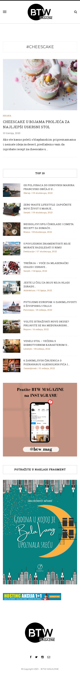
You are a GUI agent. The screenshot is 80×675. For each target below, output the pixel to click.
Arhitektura (29, 290)
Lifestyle (27, 348)
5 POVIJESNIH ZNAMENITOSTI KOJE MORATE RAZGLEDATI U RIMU (47, 245)
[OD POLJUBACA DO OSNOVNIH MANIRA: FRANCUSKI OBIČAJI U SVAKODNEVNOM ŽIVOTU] (11, 190)
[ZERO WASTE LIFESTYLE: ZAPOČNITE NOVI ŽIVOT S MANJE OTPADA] (11, 209)
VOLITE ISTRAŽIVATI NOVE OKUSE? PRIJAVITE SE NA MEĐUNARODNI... (46, 323)
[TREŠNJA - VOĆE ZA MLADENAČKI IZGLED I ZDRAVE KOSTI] (11, 267)
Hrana (7, 116)
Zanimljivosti (30, 368)
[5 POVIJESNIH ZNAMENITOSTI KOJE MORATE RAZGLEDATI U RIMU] (11, 248)
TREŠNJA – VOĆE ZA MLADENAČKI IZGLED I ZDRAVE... (46, 265)
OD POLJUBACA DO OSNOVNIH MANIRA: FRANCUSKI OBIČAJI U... (49, 187)
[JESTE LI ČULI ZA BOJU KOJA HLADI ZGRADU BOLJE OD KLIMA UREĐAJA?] (11, 287)
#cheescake (40, 47)
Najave (27, 329)
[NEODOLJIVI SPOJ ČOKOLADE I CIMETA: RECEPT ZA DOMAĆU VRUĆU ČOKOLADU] (11, 228)
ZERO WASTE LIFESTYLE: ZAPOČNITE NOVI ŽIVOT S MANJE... (47, 206)
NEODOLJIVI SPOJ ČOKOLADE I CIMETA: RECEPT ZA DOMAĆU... (48, 226)
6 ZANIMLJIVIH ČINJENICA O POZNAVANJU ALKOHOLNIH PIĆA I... (46, 362)
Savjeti (26, 212)
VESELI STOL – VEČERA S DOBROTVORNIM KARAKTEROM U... (46, 343)
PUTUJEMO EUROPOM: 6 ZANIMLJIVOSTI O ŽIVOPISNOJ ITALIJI (50, 304)
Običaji (26, 193)
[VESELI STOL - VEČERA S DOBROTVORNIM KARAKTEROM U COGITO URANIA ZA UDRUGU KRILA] (11, 345)
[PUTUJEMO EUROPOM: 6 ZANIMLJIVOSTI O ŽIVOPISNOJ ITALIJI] (11, 306)
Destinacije (29, 251)
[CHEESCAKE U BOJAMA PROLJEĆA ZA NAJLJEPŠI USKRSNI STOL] (40, 84)
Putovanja (28, 309)
